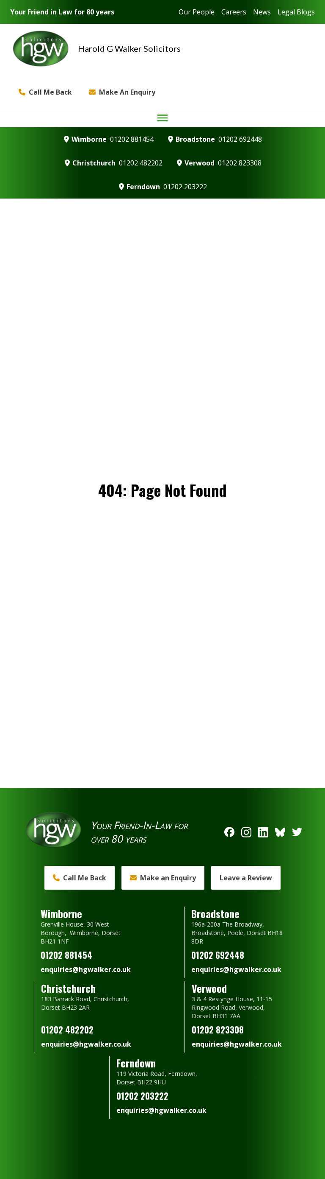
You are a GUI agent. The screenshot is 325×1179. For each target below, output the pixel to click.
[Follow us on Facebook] (229, 832)
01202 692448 (240, 139)
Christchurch (94, 163)
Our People (197, 12)
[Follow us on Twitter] (297, 832)
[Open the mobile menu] (162, 118)
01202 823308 (240, 163)
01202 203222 (185, 186)
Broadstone (195, 139)
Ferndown (143, 186)
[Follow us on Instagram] (246, 832)
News (262, 12)
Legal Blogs (296, 12)
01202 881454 (132, 139)
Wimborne (89, 139)
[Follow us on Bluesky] (280, 832)
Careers (233, 12)
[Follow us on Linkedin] (263, 832)
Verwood (200, 163)
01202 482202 (140, 163)
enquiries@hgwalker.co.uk (86, 969)
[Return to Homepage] (40, 48)
